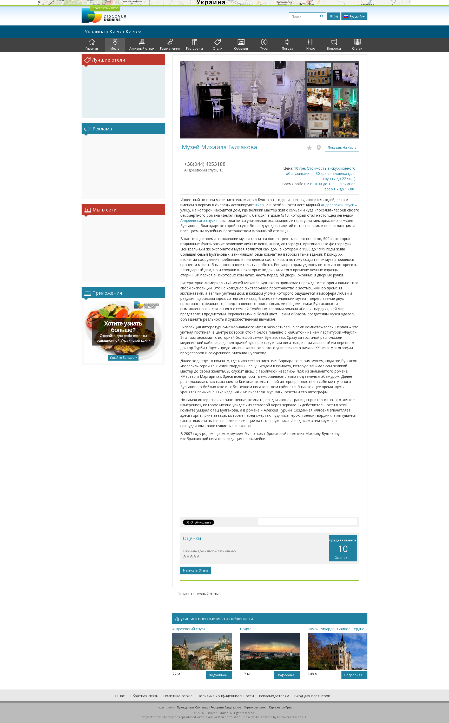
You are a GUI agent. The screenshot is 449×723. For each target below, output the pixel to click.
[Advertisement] (123, 166)
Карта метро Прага (281, 707)
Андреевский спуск (337, 204)
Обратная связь (144, 695)
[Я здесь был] (319, 147)
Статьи (357, 48)
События (241, 48)
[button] (189, 99)
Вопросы (334, 48)
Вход (334, 16)
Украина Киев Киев (111, 31)
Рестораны (194, 48)
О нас (120, 695)
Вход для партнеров (312, 695)
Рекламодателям (274, 695)
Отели (217, 48)
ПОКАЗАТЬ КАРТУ (105, 8)
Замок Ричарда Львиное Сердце (336, 628)
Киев (259, 204)
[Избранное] (310, 147)
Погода (287, 48)
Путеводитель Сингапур (192, 707)
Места (115, 48)
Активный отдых (141, 48)
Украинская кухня (255, 707)
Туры (264, 48)
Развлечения (170, 48)
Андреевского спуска (198, 220)
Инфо (310, 48)
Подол (245, 628)
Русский (355, 16)
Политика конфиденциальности (225, 695)
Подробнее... (219, 675)
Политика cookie (178, 695)
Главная (91, 48)
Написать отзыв (195, 570)
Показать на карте (342, 147)
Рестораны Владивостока (226, 707)
